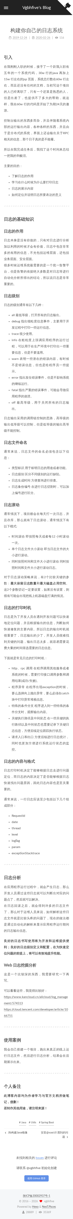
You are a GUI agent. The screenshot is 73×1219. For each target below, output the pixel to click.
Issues (40, 1157)
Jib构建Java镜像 (17, 1132)
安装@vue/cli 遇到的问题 (54, 1134)
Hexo (35, 1207)
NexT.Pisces (49, 1207)
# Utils (32, 1122)
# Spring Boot (46, 1122)
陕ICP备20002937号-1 (36, 1196)
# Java (22, 1122)
